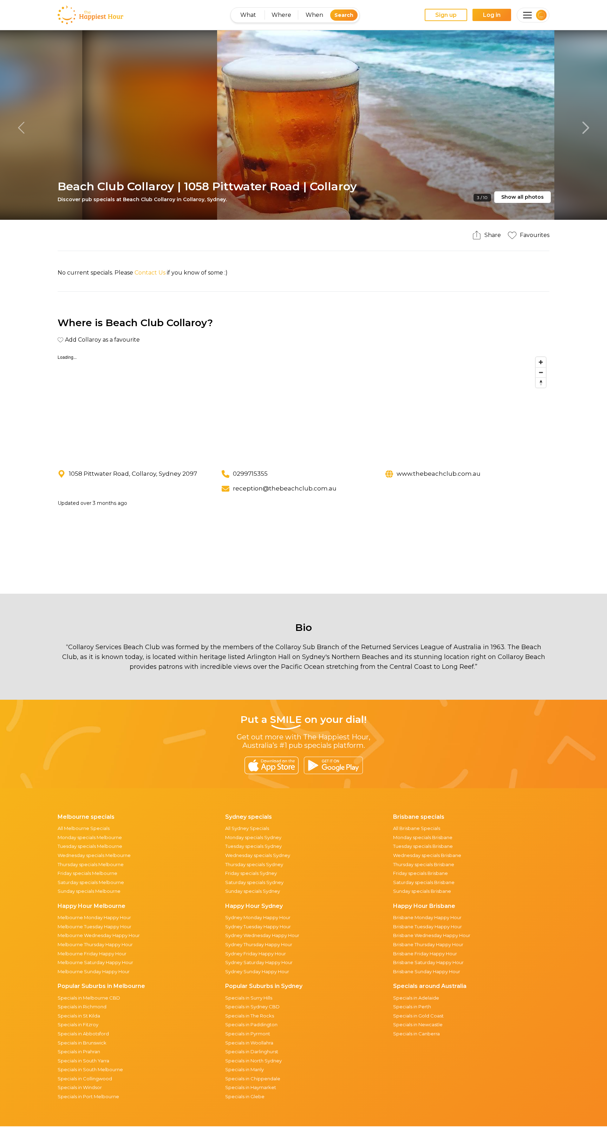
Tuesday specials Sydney (253, 846)
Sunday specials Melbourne (89, 891)
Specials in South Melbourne (90, 1069)
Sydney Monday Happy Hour (258, 917)
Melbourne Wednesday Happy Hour (99, 935)
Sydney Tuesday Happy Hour (258, 926)
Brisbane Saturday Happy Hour (428, 962)
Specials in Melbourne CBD (89, 998)
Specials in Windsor (80, 1087)
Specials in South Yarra (83, 1060)
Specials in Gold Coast (418, 1016)
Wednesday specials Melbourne (94, 855)
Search (343, 15)
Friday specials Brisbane (420, 873)
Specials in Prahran (79, 1051)
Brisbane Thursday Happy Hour (428, 944)
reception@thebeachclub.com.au (285, 488)
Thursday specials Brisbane (423, 864)
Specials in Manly (244, 1069)
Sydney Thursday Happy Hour (258, 944)
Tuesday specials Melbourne (90, 846)
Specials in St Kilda (79, 1016)
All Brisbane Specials (416, 828)
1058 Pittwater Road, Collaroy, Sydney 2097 (133, 473)
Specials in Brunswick (82, 1043)
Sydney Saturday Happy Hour (259, 962)
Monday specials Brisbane (422, 837)
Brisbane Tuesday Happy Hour (427, 926)
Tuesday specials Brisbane (423, 846)
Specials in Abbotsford (83, 1033)
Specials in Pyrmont (247, 1033)
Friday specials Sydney (251, 873)
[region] (303, 406)
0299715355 (250, 473)
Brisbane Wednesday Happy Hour (431, 935)
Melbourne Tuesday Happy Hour (94, 926)
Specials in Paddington (251, 1024)
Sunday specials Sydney (252, 891)
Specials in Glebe (245, 1096)
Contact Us (150, 272)
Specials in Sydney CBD (252, 1006)
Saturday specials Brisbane (424, 882)
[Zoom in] (541, 362)
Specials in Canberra (416, 1033)
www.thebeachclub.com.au (439, 473)
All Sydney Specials (247, 828)
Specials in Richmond (82, 1006)
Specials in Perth (412, 1006)
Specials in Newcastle (418, 1024)
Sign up (446, 15)
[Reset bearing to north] (541, 382)
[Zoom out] (541, 372)
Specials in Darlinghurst (251, 1051)
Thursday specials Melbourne (91, 864)
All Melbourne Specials (84, 828)
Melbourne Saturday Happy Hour (95, 962)
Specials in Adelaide (416, 998)
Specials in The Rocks (249, 1016)
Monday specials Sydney (253, 837)
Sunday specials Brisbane (422, 891)
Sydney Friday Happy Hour (255, 953)
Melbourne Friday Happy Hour (92, 953)
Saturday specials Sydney (254, 882)
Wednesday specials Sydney (257, 855)
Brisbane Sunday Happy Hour (426, 971)
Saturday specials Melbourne (91, 882)
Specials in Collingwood (85, 1078)
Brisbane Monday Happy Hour (427, 917)
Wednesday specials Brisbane (427, 855)
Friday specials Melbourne (87, 873)
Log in (492, 15)
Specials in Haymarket (250, 1087)
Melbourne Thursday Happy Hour (95, 944)
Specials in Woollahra (249, 1043)
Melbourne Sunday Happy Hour (94, 971)
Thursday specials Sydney (254, 864)
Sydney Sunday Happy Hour (257, 971)
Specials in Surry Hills (248, 998)
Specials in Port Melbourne (88, 1096)
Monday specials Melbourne (90, 837)
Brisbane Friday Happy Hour (425, 953)
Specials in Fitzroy (78, 1024)
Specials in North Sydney (253, 1060)
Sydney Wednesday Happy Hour (262, 935)
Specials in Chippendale (252, 1078)
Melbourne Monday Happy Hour (94, 917)
